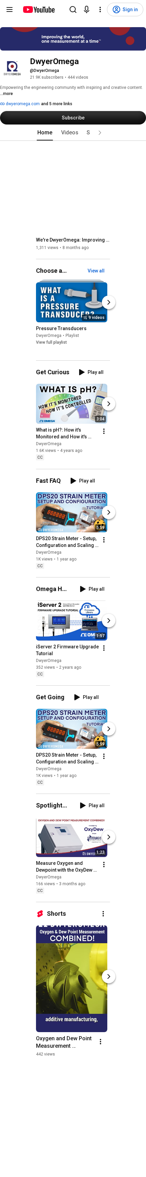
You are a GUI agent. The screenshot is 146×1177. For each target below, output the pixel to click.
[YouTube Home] (38, 9)
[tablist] (73, 133)
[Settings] (100, 9)
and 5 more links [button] (56, 103)
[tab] (45, 133)
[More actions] (104, 431)
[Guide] (9, 9)
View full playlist (51, 342)
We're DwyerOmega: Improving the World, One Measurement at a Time (73, 240)
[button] (100, 133)
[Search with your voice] (86, 9)
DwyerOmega (48, 335)
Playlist (72, 335)
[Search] (73, 9)
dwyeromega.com (22, 103)
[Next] (108, 302)
